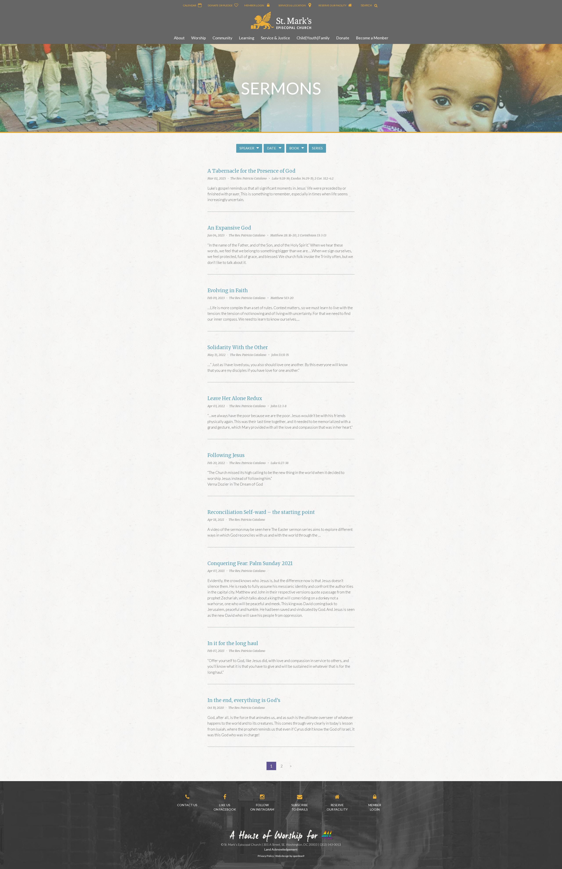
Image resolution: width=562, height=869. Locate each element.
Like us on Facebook (225, 807)
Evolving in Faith (227, 291)
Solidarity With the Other (237, 347)
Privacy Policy (266, 856)
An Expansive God (229, 228)
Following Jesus (226, 455)
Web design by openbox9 (289, 856)
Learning (246, 37)
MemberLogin (374, 807)
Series (317, 148)
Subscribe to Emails (299, 807)
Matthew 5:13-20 (282, 298)
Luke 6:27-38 (279, 463)
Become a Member (372, 37)
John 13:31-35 (280, 355)
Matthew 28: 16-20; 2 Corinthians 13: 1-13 (298, 235)
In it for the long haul (232, 643)
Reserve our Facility (337, 807)
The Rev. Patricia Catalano (248, 178)
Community (222, 37)
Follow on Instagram (262, 807)
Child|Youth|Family (313, 37)
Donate (342, 37)
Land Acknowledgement (281, 849)
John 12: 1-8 (278, 406)
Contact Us (187, 805)
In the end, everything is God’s (243, 700)
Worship (198, 37)
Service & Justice (275, 37)
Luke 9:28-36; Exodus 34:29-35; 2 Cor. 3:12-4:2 (302, 178)
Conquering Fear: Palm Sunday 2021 (250, 563)
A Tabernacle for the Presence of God (251, 171)
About (179, 37)
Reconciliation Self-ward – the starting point (261, 512)
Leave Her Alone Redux (234, 398)
